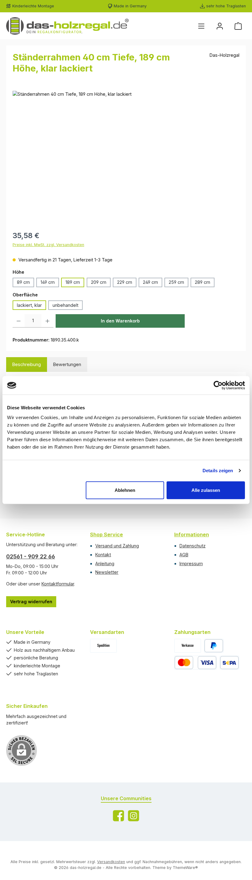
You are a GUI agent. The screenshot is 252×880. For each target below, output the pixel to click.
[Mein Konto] (219, 26)
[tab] (26, 364)
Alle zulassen (205, 489)
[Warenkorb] (238, 26)
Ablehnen (125, 489)
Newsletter (106, 572)
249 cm (150, 282)
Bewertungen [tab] (67, 364)
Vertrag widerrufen (31, 601)
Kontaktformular (57, 583)
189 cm (72, 282)
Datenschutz (192, 545)
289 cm (202, 282)
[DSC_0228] (126, 157)
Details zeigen (218, 470)
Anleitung (104, 563)
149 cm (48, 282)
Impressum (191, 563)
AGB (183, 554)
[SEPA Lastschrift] (229, 663)
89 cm (23, 282)
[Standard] (103, 646)
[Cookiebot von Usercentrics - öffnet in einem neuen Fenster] (218, 385)
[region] (126, 157)
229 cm (124, 282)
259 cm (176, 282)
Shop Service (106, 534)
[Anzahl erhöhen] (47, 321)
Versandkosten (111, 861)
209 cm (98, 282)
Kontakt (103, 554)
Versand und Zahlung (117, 545)
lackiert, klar (29, 305)
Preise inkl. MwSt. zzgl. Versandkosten (48, 244)
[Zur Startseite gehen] (67, 26)
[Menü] (201, 26)
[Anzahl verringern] (19, 321)
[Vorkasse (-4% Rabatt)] (187, 646)
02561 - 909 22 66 (30, 556)
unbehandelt (65, 305)
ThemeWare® (185, 867)
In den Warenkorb (120, 320)
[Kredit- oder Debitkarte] (195, 663)
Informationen (191, 534)
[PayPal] (213, 646)
